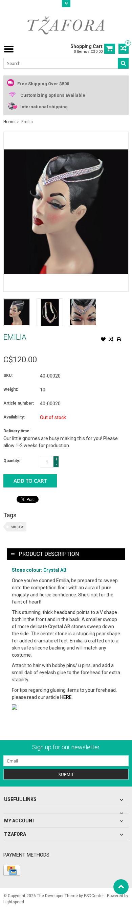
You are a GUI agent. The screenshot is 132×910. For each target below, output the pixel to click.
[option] (16, 312)
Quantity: (11, 460)
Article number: (18, 403)
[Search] (123, 63)
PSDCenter (94, 895)
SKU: (8, 375)
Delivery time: (16, 431)
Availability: (14, 417)
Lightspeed (13, 902)
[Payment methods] (11, 870)
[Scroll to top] (121, 886)
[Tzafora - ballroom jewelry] (66, 25)
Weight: (10, 389)
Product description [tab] (49, 554)
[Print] (119, 340)
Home (9, 121)
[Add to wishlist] (103, 340)
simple (16, 526)
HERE (66, 697)
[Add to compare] (111, 340)
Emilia (27, 121)
